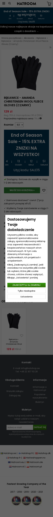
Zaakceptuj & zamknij (26, 285)
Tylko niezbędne (26, 290)
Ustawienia (26, 296)
